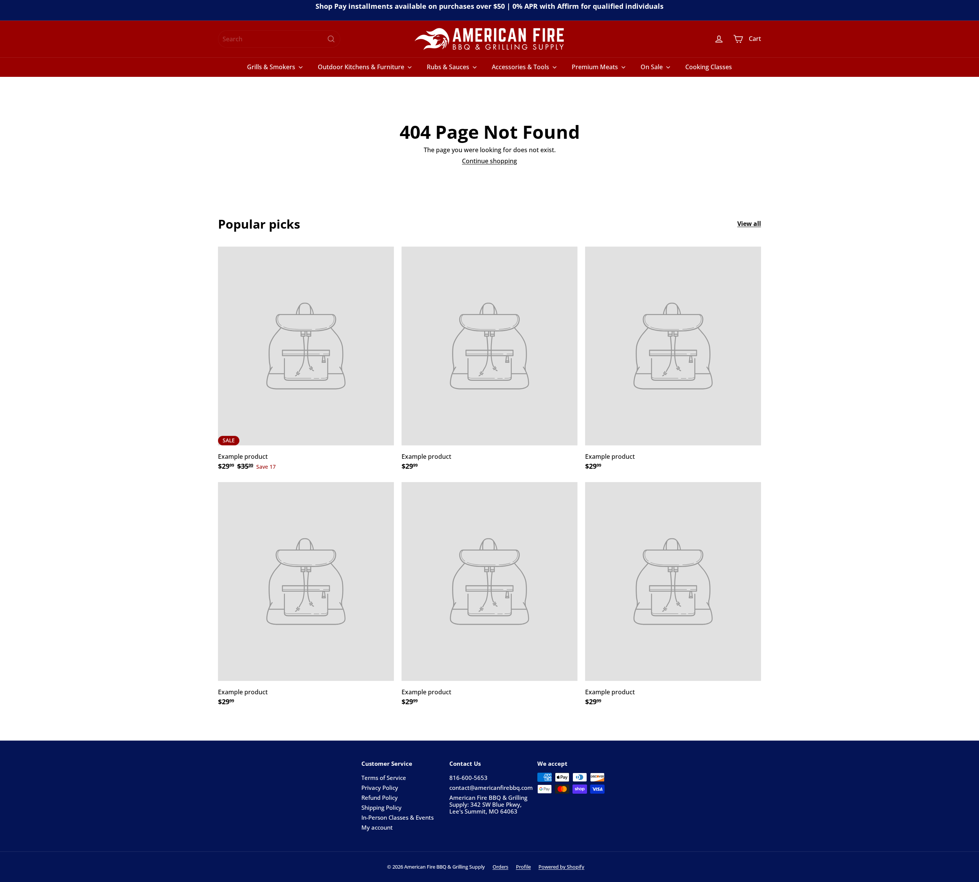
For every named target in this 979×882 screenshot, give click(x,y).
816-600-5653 (468, 777)
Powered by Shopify (561, 866)
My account (377, 827)
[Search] (331, 39)
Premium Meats (596, 67)
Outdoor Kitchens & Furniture (362, 67)
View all (749, 223)
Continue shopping (489, 161)
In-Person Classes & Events (397, 817)
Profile (523, 866)
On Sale (652, 67)
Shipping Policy (381, 807)
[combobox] (279, 39)
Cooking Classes (708, 67)
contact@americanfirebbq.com (491, 787)
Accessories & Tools (521, 67)
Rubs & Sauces (449, 67)
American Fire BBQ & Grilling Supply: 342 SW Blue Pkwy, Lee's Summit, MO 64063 (488, 804)
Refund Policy (379, 797)
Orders (500, 866)
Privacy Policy (379, 787)
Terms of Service (383, 777)
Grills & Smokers (272, 67)
